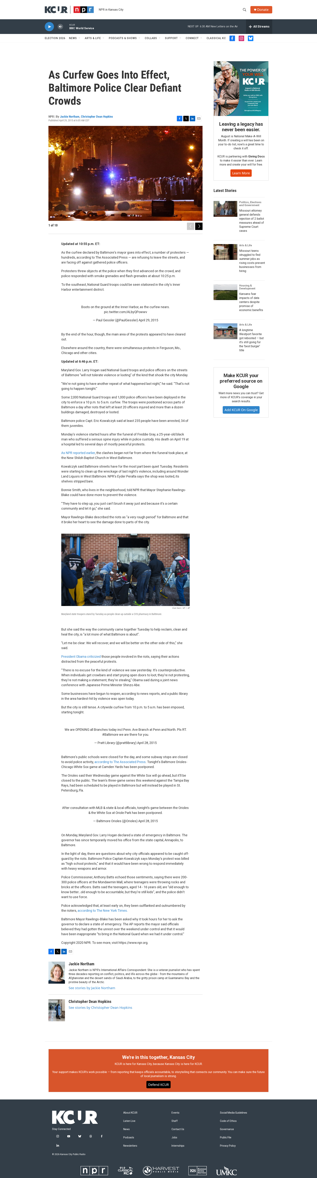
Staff (175, 1121)
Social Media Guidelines (233, 1112)
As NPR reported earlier (78, 453)
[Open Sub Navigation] (79, 38)
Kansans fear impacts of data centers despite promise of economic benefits (251, 302)
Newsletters (130, 1145)
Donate (263, 10)
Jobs (174, 1137)
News (73, 38)
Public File (225, 1137)
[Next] (199, 226)
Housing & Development (247, 287)
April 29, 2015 (148, 320)
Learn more (241, 173)
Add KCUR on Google (241, 410)
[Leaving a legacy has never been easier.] (241, 88)
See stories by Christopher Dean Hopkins (100, 1007)
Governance (227, 1129)
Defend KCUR (158, 1084)
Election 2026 (55, 38)
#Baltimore (110, 734)
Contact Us (178, 1129)
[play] (49, 27)
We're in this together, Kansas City (158, 1057)
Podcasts (128, 1137)
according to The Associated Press (120, 762)
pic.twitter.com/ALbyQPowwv (125, 312)
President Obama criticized (81, 656)
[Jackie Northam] (56, 973)
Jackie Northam (69, 116)
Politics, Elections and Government (250, 204)
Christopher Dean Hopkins (97, 116)
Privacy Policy (228, 1145)
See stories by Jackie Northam (92, 988)
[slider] (66, 26)
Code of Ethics (228, 1121)
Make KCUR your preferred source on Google (241, 381)
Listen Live (129, 1121)
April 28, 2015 (147, 743)
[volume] (60, 27)
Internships (178, 1145)
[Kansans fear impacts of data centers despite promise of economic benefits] (225, 292)
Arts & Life (93, 38)
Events (175, 1112)
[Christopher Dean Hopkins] (56, 1010)
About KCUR (130, 1112)
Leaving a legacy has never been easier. (241, 126)
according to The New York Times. (103, 910)
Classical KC (216, 38)
